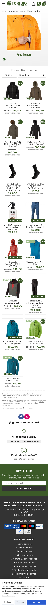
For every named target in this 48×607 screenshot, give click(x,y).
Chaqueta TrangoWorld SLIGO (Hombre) (12, 105)
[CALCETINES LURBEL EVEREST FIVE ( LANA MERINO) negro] (12, 171)
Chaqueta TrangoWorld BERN (12, 302)
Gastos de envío (25, 555)
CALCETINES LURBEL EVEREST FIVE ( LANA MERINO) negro (12, 187)
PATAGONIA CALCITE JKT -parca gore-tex (12, 343)
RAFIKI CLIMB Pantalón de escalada (35, 226)
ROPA (41, 402)
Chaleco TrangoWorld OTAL (35, 263)
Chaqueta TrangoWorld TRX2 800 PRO (13, 264)
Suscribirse (24, 488)
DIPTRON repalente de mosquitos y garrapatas (12, 227)
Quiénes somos (25, 547)
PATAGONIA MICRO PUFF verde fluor (35, 343)
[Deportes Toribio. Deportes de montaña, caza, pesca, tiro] (17, 3)
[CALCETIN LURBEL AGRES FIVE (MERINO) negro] (35, 171)
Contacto (25, 577)
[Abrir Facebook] (21, 416)
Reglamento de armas (25, 574)
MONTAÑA (26, 403)
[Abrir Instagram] (26, 416)
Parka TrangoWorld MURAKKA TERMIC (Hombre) (12, 144)
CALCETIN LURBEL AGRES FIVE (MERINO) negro (35, 186)
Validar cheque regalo (25, 570)
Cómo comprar (25, 544)
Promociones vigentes (25, 566)
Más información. (8, 596)
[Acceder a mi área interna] (39, 4)
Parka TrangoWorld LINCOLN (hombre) (35, 143)
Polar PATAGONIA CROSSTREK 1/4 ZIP (12, 379)
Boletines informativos (25, 562)
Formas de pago (25, 551)
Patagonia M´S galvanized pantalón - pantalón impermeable (35, 304)
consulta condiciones (24, 459)
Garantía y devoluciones (25, 559)
